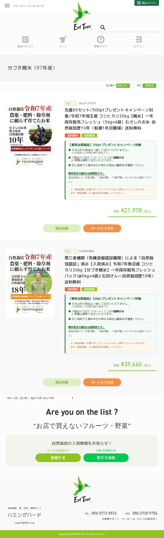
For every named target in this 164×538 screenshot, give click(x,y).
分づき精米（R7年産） (32, 67)
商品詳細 (61, 228)
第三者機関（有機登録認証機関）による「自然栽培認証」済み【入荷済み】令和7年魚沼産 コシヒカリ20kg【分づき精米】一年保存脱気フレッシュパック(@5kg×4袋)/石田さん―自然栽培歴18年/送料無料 (110, 270)
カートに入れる (102, 228)
